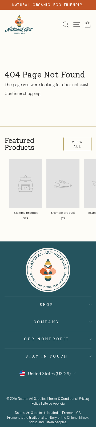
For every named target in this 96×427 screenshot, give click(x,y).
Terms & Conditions (63, 399)
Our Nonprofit (46, 339)
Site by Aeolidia (54, 403)
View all (77, 144)
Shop (47, 304)
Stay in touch (47, 356)
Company (47, 322)
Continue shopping (22, 93)
